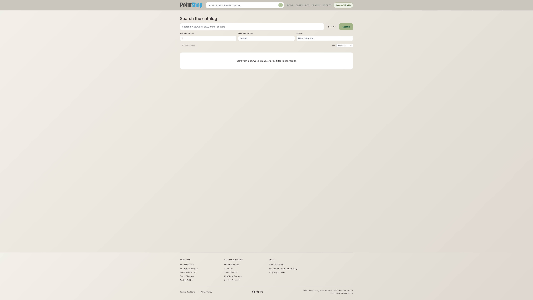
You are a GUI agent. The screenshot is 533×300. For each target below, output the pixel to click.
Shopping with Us (277, 272)
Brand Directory (187, 276)
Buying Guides (186, 280)
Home (290, 5)
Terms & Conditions (187, 292)
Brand (299, 33)
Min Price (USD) (187, 33)
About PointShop (276, 264)
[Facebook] (253, 292)
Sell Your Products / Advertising (283, 268)
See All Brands (230, 272)
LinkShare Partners (233, 276)
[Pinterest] (258, 292)
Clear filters (188, 45)
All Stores (228, 268)
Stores (327, 5)
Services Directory (188, 272)
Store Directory (187, 264)
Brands (316, 5)
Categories (302, 5)
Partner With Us (343, 5)
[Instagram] (262, 292)
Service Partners (231, 280)
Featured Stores (231, 264)
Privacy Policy (206, 292)
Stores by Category (189, 268)
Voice (333, 27)
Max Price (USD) (245, 33)
